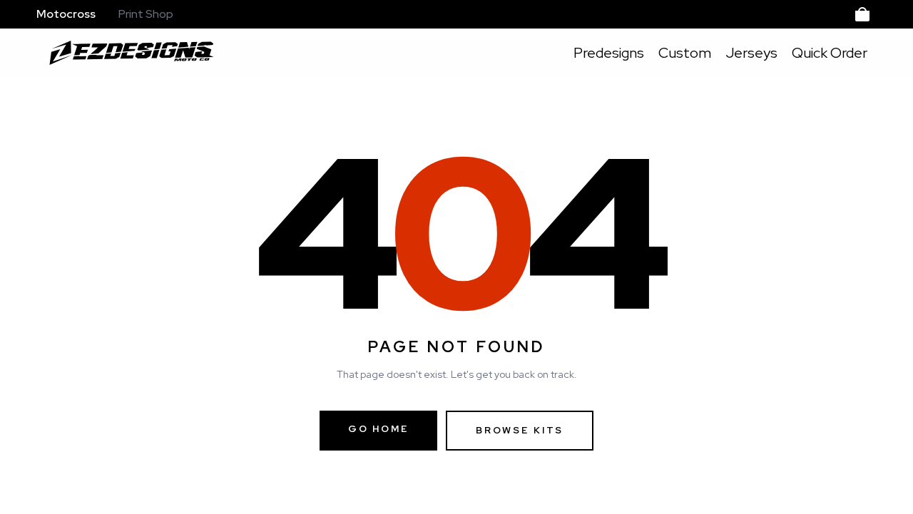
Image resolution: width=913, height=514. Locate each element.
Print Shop (145, 13)
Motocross (66, 13)
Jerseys (751, 52)
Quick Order (829, 52)
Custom (684, 52)
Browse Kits (519, 430)
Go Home (378, 429)
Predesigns (608, 52)
